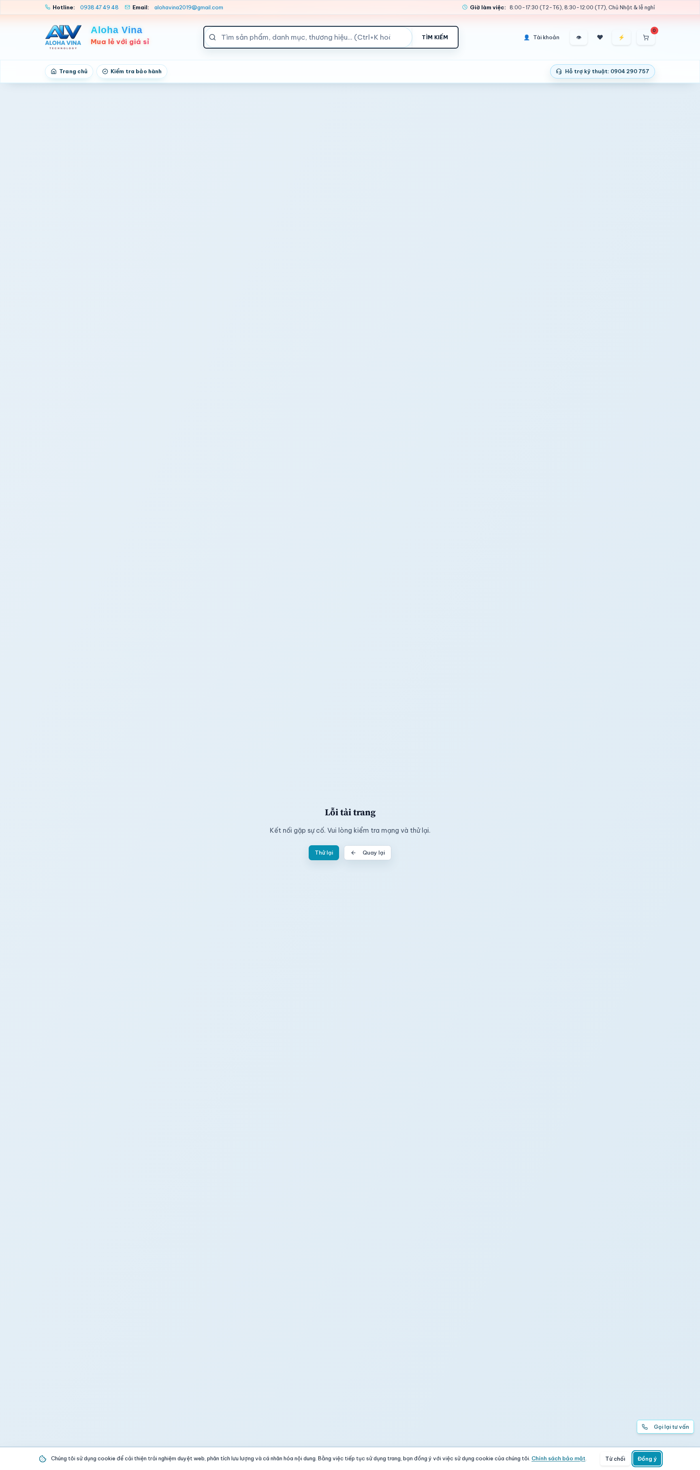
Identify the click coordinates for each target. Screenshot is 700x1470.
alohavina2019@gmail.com (188, 7)
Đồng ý (647, 1458)
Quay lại (374, 852)
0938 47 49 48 (99, 7)
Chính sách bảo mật (558, 1458)
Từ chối (615, 1458)
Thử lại (324, 852)
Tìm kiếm (435, 37)
